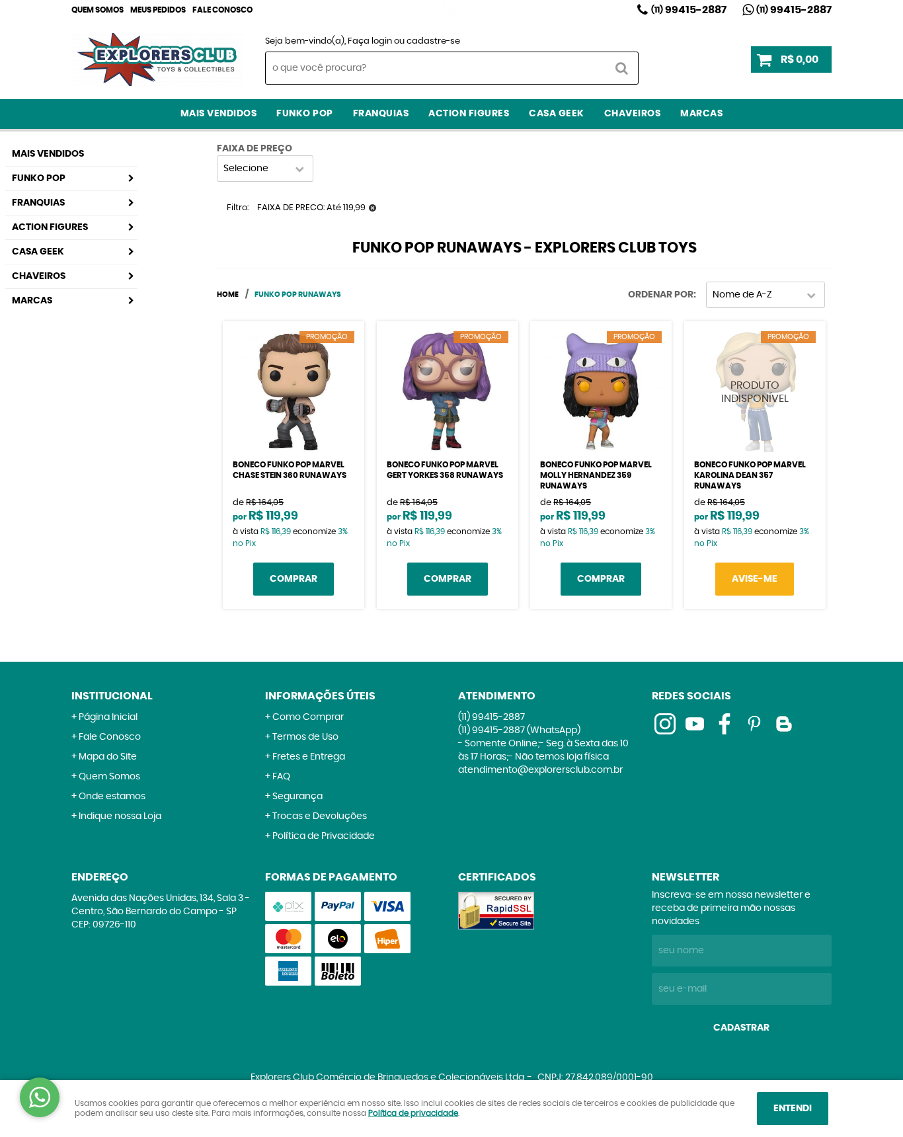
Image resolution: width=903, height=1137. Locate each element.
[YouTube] (695, 724)
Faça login (370, 41)
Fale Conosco (222, 10)
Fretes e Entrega (308, 757)
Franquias (381, 113)
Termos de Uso (305, 737)
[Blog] (784, 724)
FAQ (281, 776)
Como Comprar (308, 717)
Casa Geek (556, 113)
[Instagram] (448, 10)
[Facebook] (724, 724)
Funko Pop (304, 113)
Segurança (297, 796)
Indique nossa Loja (120, 816)
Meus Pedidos (158, 10)
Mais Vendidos (218, 113)
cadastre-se (433, 41)
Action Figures (468, 113)
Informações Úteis (320, 696)
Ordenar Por (660, 294)
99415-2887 (688, 10)
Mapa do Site (108, 757)
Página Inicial (108, 717)
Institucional (112, 696)
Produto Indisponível (755, 392)
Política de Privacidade (323, 836)
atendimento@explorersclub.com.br (540, 770)
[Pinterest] (754, 724)
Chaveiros (632, 113)
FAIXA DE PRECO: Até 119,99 (311, 208)
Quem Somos (97, 10)
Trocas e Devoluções (319, 816)
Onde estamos (112, 796)
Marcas (701, 113)
